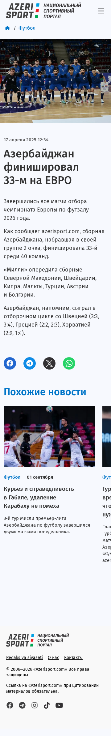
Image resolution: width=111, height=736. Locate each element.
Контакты (73, 657)
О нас (53, 657)
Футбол (26, 28)
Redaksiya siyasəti (24, 657)
